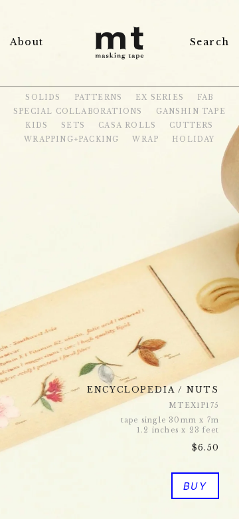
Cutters (191, 125)
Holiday (193, 139)
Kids (36, 125)
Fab (205, 97)
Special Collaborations (77, 111)
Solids (42, 97)
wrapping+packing (71, 139)
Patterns (98, 97)
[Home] (119, 61)
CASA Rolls (127, 125)
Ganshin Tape (191, 111)
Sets (73, 125)
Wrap (145, 139)
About (26, 42)
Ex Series (159, 97)
